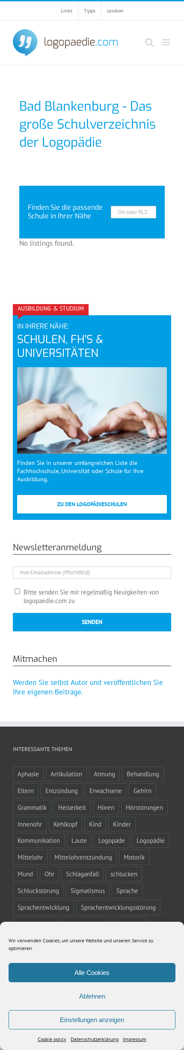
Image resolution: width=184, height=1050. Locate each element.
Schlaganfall (82, 873)
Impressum (134, 1039)
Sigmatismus (88, 890)
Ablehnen (92, 996)
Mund (25, 873)
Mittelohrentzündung (83, 857)
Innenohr (30, 824)
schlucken (123, 873)
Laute (79, 840)
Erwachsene (105, 790)
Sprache (127, 890)
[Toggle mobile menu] (166, 42)
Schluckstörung (38, 890)
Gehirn (142, 790)
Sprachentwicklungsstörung (118, 907)
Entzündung (61, 790)
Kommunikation (39, 840)
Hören (106, 807)
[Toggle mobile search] (149, 42)
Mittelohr (30, 857)
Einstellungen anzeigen (92, 1019)
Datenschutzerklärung (95, 1039)
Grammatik (32, 807)
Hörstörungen (144, 807)
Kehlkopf (65, 824)
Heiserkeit (72, 807)
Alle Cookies (92, 972)
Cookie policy (52, 1039)
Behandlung (143, 773)
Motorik (134, 857)
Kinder (122, 824)
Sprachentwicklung (43, 907)
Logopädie (151, 840)
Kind (95, 824)
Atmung (104, 773)
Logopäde (111, 840)
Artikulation (66, 773)
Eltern (26, 790)
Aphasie (28, 773)
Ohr (49, 873)
